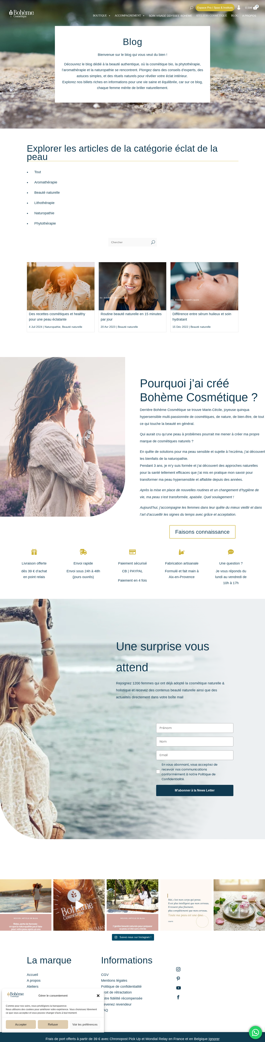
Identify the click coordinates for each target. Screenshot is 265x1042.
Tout (37, 172)
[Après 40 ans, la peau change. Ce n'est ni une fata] (25, 905)
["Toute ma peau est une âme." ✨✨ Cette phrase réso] (186, 905)
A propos (34, 980)
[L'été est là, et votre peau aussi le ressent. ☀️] (132, 905)
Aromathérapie (45, 182)
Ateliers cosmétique (211, 15)
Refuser (53, 1024)
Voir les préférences (85, 1024)
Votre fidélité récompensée (121, 998)
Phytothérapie (45, 223)
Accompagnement (128, 15)
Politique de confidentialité (121, 986)
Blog (234, 15)
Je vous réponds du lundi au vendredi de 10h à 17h (231, 577)
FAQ (104, 1010)
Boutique (100, 15)
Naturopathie (44, 213)
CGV (105, 975)
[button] (98, 996)
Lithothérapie (44, 203)
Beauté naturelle (47, 193)
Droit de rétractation (116, 992)
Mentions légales (114, 980)
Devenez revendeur (116, 1004)
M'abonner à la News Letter (195, 790)
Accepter (21, 1024)
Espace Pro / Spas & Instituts (215, 7)
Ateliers (32, 986)
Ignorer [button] (214, 1039)
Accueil (32, 975)
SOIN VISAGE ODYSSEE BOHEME (170, 15)
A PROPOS (249, 15)
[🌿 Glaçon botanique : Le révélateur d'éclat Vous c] (239, 905)
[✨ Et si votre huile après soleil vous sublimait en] (79, 905)
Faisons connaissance (202, 532)
